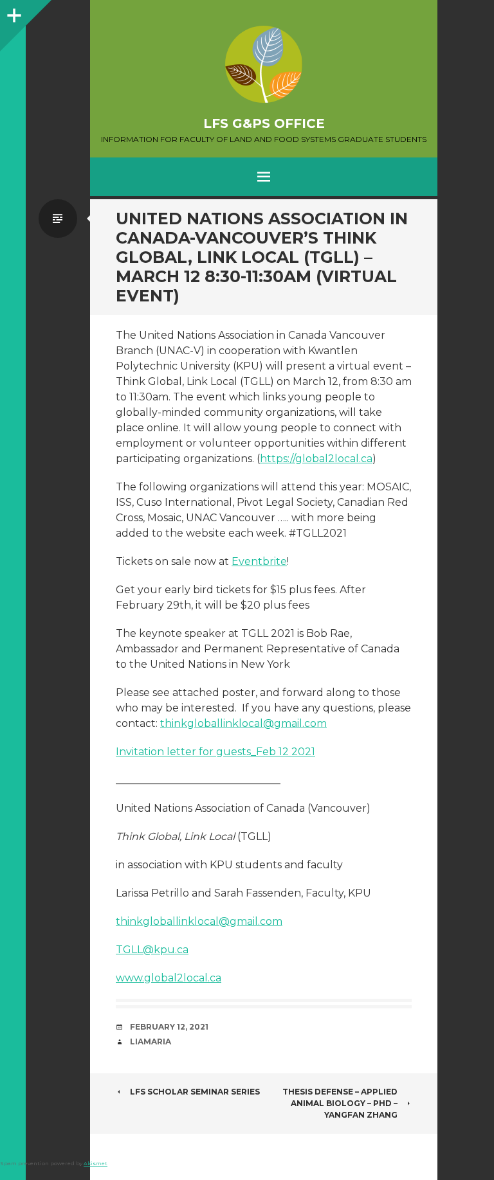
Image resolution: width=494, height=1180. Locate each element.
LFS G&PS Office (264, 123)
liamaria (150, 1041)
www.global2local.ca (168, 978)
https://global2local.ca (316, 458)
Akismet (95, 1163)
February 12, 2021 (169, 1027)
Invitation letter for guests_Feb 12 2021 (215, 752)
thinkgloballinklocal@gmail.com (243, 723)
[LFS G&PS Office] (263, 64)
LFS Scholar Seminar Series (195, 1091)
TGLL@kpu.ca (152, 949)
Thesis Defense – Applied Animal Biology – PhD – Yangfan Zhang (340, 1103)
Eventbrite (259, 561)
